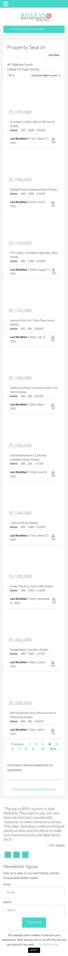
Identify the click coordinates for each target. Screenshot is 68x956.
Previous (17, 744)
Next (53, 749)
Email (6, 884)
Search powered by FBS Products (34, 789)
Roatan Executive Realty (36, 17)
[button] (6, 4)
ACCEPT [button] (34, 950)
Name (7, 902)
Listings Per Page (18, 69)
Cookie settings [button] (48, 944)
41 (43, 749)
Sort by (34, 69)
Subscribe (34, 922)
